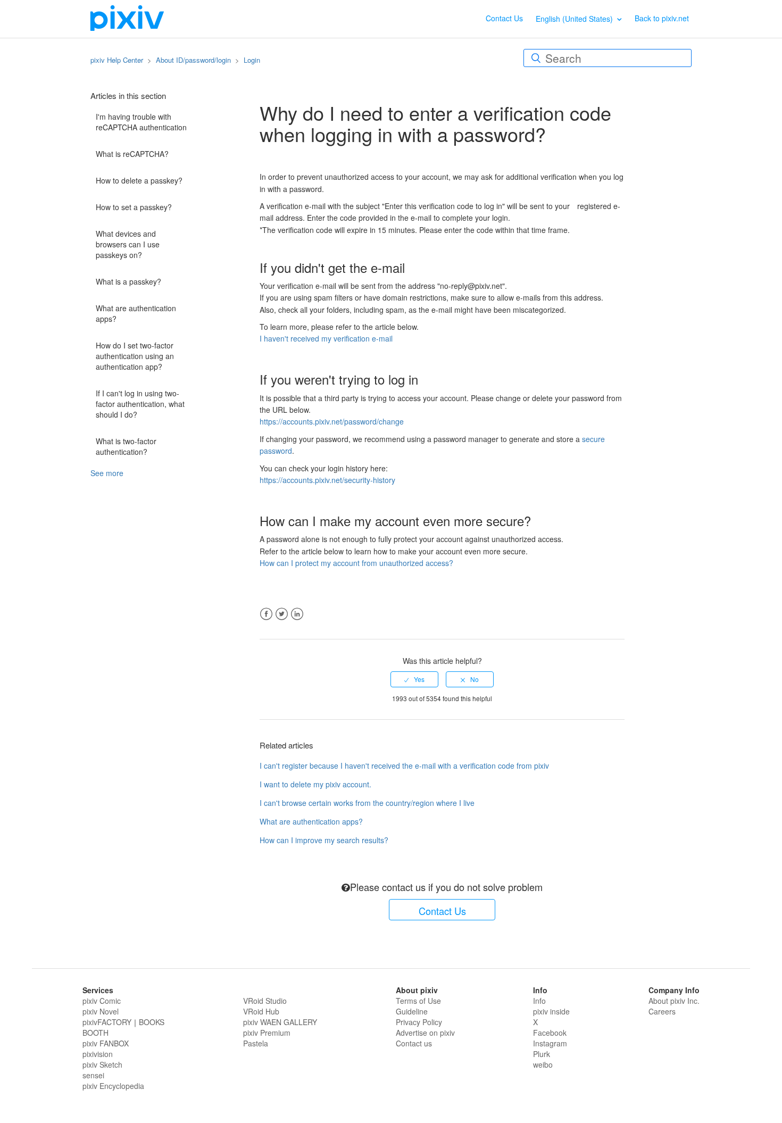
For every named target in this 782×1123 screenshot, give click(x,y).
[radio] (414, 679)
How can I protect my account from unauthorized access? (356, 563)
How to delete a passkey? (139, 180)
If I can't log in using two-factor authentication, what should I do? (140, 404)
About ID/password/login (193, 60)
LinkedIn (297, 614)
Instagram (550, 1043)
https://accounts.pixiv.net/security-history (327, 480)
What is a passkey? (128, 281)
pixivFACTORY (106, 1022)
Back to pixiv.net (662, 18)
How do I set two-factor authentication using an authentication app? (135, 356)
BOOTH (95, 1032)
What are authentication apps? (136, 313)
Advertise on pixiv (425, 1032)
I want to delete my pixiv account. (315, 784)
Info (539, 1000)
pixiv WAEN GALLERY (280, 1022)
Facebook (266, 614)
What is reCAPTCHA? (132, 153)
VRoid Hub (261, 1011)
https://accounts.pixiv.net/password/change (332, 421)
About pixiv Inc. (674, 1000)
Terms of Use (418, 1000)
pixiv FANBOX (105, 1043)
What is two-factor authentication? (126, 446)
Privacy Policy (419, 1022)
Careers (662, 1011)
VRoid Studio (265, 1000)
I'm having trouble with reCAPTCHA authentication (141, 121)
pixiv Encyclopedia (113, 1085)
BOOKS (151, 1022)
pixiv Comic (101, 1000)
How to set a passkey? (134, 207)
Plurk (541, 1054)
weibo (543, 1064)
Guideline (412, 1011)
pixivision (97, 1054)
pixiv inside (551, 1011)
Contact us (414, 1043)
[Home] (127, 17)
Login (252, 60)
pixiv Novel (100, 1011)
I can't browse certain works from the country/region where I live (367, 802)
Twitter (281, 614)
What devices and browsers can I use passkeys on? (128, 244)
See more (106, 473)
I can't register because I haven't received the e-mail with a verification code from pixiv (404, 765)
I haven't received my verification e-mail (326, 338)
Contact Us (504, 18)
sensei (93, 1075)
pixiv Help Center (116, 60)
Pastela (255, 1043)
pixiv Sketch (102, 1064)
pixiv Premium (266, 1032)
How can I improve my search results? (324, 840)
